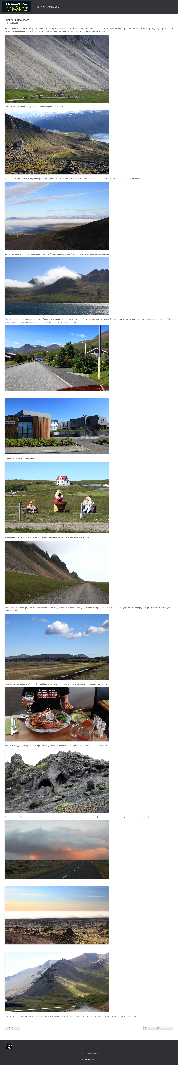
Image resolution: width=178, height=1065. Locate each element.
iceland (107, 1016)
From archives (44, 1016)
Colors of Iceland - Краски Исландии (25, 1016)
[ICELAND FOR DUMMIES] (16, 7)
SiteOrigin (87, 1059)
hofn (102, 1016)
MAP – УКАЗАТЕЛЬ (50, 7)
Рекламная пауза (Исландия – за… (158, 1028)
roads (124, 1016)
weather (134, 1016)
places (119, 1016)
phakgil (113, 1016)
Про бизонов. (12, 1028)
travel (129, 1016)
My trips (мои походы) (57, 1016)
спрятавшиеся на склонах (41, 817)
